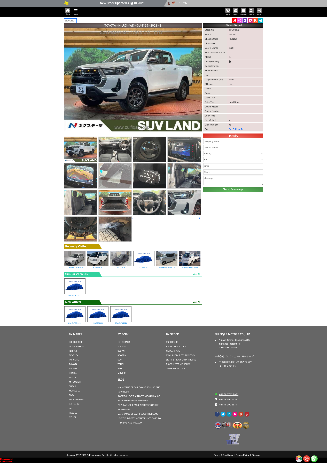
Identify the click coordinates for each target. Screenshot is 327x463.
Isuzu (72, 408)
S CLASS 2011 (144, 267)
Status (208, 34)
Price (207, 129)
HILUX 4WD (126, 25)
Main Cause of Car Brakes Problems (138, 414)
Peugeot (74, 413)
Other (72, 417)
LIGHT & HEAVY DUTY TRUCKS (181, 359)
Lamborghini (76, 346)
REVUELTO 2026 (121, 323)
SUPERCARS (172, 342)
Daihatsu (74, 404)
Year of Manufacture (215, 52)
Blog (121, 379)
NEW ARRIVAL (173, 351)
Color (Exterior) (212, 61)
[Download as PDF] (255, 20)
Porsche (74, 359)
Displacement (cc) (214, 79)
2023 (154, 25)
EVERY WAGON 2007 (167, 267)
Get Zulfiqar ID (236, 129)
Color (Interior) (212, 66)
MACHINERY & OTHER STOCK (180, 355)
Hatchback (124, 342)
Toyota (73, 364)
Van (120, 368)
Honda (72, 373)
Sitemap (256, 455)
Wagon (122, 346)
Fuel (207, 75)
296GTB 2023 (98, 323)
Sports (122, 355)
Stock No (209, 30)
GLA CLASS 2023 (75, 323)
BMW (71, 395)
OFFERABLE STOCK (175, 368)
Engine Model (211, 106)
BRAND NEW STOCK (176, 346)
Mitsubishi (75, 382)
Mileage (209, 84)
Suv (120, 359)
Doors (208, 88)
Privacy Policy (242, 455)
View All (196, 274)
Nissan (73, 368)
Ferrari (73, 351)
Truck (121, 364)
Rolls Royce (76, 342)
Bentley (73, 355)
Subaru (73, 386)
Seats (208, 93)
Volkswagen (76, 399)
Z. (161, 25)
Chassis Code (211, 39)
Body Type (210, 115)
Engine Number (212, 111)
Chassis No (210, 43)
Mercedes (74, 390)
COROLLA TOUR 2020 (75, 267)
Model (208, 57)
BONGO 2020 (98, 267)
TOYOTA (110, 25)
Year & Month (211, 48)
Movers (122, 373)
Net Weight (210, 120)
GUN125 (143, 25)
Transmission (211, 70)
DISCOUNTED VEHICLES (178, 364)
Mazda (72, 377)
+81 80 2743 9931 (228, 394)
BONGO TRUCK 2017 (190, 267)
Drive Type (210, 102)
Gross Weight (211, 124)
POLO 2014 (121, 267)
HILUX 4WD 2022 (75, 295)
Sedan (121, 351)
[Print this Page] (260, 20)
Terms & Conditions (223, 455)
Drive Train (210, 97)
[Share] (239, 20)
